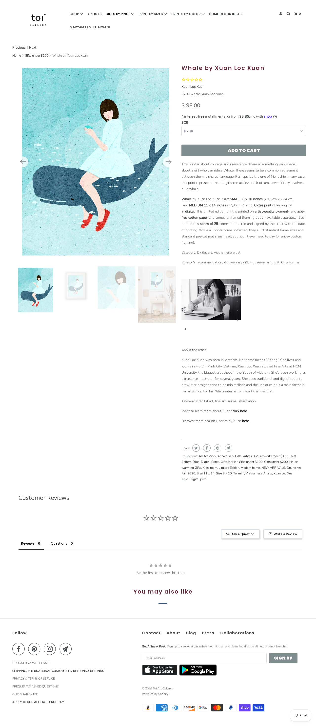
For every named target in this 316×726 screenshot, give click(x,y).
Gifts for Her (229, 462)
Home (16, 55)
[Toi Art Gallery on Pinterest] (35, 649)
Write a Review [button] (285, 534)
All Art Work (207, 456)
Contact (151, 633)
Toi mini (238, 473)
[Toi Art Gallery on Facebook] (19, 649)
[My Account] (281, 14)
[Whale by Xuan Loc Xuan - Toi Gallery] (95, 161)
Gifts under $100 (37, 55)
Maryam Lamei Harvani (90, 27)
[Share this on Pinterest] (217, 448)
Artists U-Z (250, 456)
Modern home (250, 468)
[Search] (289, 14)
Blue (196, 462)
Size (184, 122)
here (245, 421)
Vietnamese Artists (259, 473)
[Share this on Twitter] (195, 448)
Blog (191, 633)
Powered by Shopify (155, 694)
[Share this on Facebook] (206, 448)
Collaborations (237, 633)
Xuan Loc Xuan (192, 86)
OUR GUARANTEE (25, 694)
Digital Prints (210, 462)
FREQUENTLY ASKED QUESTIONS (35, 686)
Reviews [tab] (27, 543)
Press (208, 633)
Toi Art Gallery (162, 688)
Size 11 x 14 (206, 473)
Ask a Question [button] (243, 534)
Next (32, 47)
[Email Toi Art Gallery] (66, 649)
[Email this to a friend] (228, 448)
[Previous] (22, 161)
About (173, 633)
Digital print (198, 479)
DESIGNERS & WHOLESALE (31, 663)
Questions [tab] (59, 543)
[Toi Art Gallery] (37, 20)
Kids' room (210, 468)
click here (240, 411)
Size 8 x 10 (224, 473)
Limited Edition (229, 468)
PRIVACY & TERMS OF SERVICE (33, 679)
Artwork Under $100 (273, 456)
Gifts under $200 (276, 462)
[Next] (168, 161)
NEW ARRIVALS (273, 468)
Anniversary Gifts (229, 456)
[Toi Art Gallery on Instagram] (51, 649)
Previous (19, 47)
